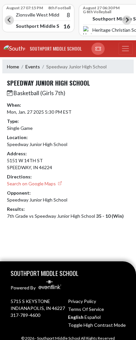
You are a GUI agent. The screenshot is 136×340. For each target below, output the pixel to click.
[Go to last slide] (9, 20)
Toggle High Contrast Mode (97, 325)
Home (13, 66)
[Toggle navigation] (125, 49)
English (76, 317)
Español (93, 317)
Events (32, 66)
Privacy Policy (82, 301)
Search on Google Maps (32, 183)
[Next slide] (126, 20)
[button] (98, 49)
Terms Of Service (86, 309)
